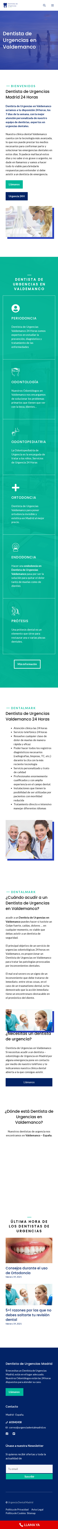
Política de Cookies (16, 1513)
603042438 (15, 1422)
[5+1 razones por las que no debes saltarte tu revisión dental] (29, 1303)
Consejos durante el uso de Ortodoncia (27, 1270)
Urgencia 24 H (17, 196)
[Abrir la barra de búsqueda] (44, 5)
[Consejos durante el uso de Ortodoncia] (29, 1261)
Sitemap (31, 1513)
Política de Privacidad (17, 1509)
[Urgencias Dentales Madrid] (10, 5)
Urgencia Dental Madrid (20, 1502)
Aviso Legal (37, 1509)
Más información (27, 664)
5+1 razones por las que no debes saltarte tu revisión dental (28, 1315)
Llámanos (14, 184)
